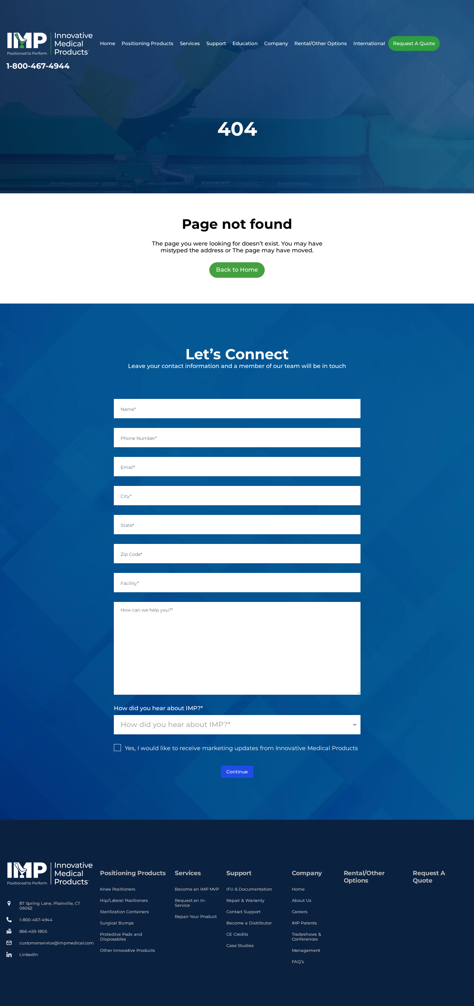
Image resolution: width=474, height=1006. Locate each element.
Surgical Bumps (117, 923)
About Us (301, 900)
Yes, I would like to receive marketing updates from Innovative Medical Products (241, 748)
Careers (300, 911)
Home (107, 43)
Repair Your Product (196, 916)
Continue (237, 772)
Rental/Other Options (320, 43)
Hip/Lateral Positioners (124, 900)
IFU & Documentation (249, 889)
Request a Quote (414, 43)
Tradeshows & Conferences (306, 937)
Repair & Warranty (245, 900)
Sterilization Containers (124, 911)
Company (276, 43)
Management (306, 950)
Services (190, 43)
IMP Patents (304, 923)
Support (216, 43)
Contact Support (243, 911)
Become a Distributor (249, 923)
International (369, 43)
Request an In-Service (190, 903)
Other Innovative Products (127, 950)
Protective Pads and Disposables (121, 937)
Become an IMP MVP (197, 889)
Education (245, 43)
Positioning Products (147, 43)
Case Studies (239, 945)
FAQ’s (298, 961)
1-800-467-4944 (38, 66)
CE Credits (237, 934)
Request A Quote (429, 876)
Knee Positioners (117, 889)
